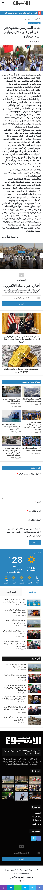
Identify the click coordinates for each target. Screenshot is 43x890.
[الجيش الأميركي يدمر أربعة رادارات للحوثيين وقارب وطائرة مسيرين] (11, 416)
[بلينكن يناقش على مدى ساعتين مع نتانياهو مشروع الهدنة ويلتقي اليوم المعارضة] (8, 788)
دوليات (21, 250)
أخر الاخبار (32, 592)
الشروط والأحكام (17, 877)
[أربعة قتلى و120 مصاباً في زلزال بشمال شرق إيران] (34, 720)
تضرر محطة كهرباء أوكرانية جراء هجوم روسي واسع (14, 611)
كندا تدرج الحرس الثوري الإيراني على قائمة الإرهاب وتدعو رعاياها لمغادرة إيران (15, 643)
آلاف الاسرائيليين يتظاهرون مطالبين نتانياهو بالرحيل (31, 449)
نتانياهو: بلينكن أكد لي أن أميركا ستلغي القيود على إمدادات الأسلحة (14, 697)
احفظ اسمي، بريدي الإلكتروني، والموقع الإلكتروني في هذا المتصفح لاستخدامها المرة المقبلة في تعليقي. (24, 532)
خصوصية (29, 877)
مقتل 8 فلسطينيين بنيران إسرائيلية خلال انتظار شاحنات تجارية (12, 401)
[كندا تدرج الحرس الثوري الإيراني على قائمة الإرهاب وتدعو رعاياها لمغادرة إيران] (33, 644)
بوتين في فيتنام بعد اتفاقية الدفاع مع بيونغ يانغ (14, 632)
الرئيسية (35, 18)
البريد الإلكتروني (34, 511)
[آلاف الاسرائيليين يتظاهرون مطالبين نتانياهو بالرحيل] (31, 441)
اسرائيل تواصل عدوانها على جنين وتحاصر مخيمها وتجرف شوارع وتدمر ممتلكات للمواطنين (12, 451)
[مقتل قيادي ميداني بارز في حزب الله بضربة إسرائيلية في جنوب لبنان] (8, 779)
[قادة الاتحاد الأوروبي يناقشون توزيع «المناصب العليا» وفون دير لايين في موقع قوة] (31, 415)
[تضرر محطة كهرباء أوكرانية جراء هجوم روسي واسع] (33, 613)
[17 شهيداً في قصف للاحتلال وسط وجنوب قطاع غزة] (31, 391)
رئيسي (27, 18)
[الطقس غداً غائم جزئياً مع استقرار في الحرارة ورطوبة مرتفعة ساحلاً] (33, 602)
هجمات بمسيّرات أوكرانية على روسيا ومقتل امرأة (15, 621)
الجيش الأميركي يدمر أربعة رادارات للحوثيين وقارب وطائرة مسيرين (11, 426)
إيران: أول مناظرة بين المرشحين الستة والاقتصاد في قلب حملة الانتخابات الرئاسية (21, 257)
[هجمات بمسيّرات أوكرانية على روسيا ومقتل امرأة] (33, 623)
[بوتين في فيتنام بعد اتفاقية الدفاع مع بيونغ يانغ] (33, 634)
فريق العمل (36, 824)
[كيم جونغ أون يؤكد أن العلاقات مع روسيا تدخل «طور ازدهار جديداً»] (34, 710)
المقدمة (38, 813)
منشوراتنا (37, 820)
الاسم (38, 502)
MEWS (26, 873)
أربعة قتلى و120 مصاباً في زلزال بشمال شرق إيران (15, 718)
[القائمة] (3, 3)
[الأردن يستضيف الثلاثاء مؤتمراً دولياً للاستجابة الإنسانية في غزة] (21, 788)
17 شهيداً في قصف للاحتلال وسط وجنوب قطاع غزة (31, 400)
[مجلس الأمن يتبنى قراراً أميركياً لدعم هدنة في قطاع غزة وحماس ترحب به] (35, 795)
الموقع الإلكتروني (34, 520)
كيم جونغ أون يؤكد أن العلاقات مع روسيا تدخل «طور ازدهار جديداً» (15, 708)
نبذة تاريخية (36, 816)
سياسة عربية (32, 23)
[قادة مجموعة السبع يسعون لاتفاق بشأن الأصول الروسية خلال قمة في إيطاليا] (35, 780)
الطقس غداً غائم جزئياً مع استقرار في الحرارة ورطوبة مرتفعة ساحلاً (14, 600)
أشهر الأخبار (11, 592)
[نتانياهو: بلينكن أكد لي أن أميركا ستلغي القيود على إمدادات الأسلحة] (34, 699)
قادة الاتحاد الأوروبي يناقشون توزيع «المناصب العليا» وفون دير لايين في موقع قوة (32, 425)
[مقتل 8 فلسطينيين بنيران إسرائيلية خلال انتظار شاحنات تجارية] (11, 391)
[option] (21, 256)
